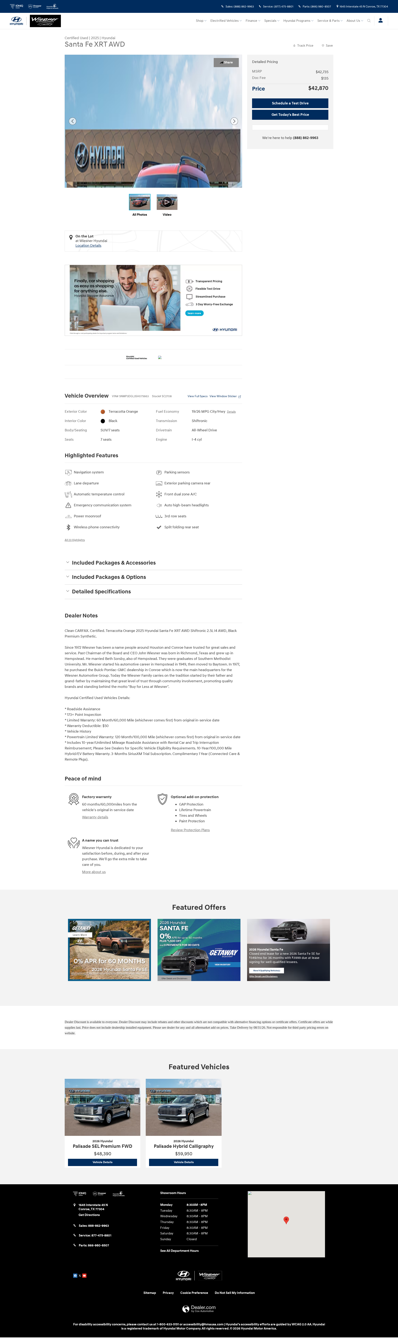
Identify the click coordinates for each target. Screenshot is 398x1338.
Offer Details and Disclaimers (174, 978)
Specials (270, 21)
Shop (199, 21)
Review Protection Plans (190, 830)
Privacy (168, 1293)
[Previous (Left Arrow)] (72, 121)
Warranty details (95, 817)
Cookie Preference (194, 1293)
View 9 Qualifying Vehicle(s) (266, 971)
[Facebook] (75, 1276)
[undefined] (153, 300)
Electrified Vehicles (224, 21)
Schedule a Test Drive (290, 103)
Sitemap (149, 1293)
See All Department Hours (179, 1251)
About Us (353, 21)
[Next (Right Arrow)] (234, 121)
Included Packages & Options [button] (109, 577)
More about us (94, 872)
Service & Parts (328, 21)
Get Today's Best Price (290, 114)
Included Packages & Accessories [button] (114, 562)
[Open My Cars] (379, 21)
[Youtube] (84, 1276)
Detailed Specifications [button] (101, 591)
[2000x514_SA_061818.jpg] (153, 300)
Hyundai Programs (296, 21)
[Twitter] (80, 1276)
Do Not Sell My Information (235, 1293)
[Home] (18, 21)
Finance (251, 21)
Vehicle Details (115, 1162)
